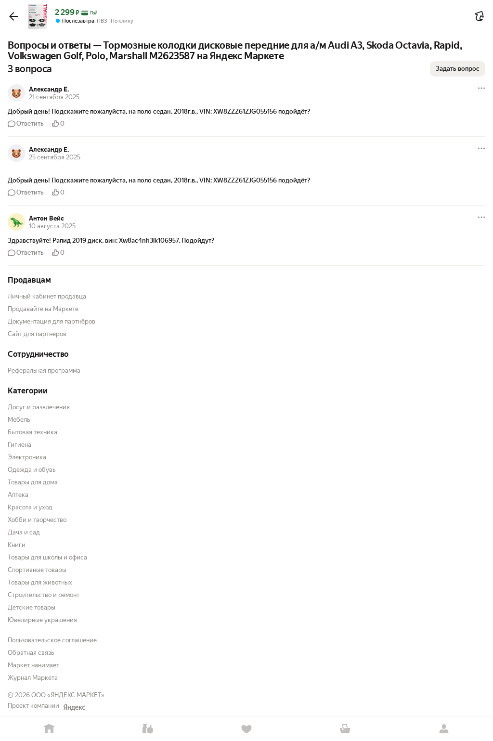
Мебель (19, 419)
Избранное (246, 729)
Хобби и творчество (37, 519)
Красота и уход (30, 507)
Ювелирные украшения (42, 620)
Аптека (18, 494)
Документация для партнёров (51, 321)
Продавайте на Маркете (43, 308)
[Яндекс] (74, 707)
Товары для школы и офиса (47, 557)
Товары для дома (33, 482)
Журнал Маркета (33, 677)
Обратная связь (31, 652)
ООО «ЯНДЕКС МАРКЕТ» (67, 695)
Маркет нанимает (33, 665)
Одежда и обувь (31, 469)
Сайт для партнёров (37, 334)
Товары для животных (40, 582)
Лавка (148, 729)
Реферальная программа (44, 370)
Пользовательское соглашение (52, 640)
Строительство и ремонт (43, 594)
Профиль (443, 729)
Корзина (345, 729)
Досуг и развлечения (39, 407)
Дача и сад (24, 532)
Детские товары (31, 607)
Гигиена (19, 444)
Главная (49, 729)
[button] (13, 16)
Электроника (27, 457)
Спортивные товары (37, 569)
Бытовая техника (32, 432)
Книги (17, 544)
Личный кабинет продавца (47, 296)
